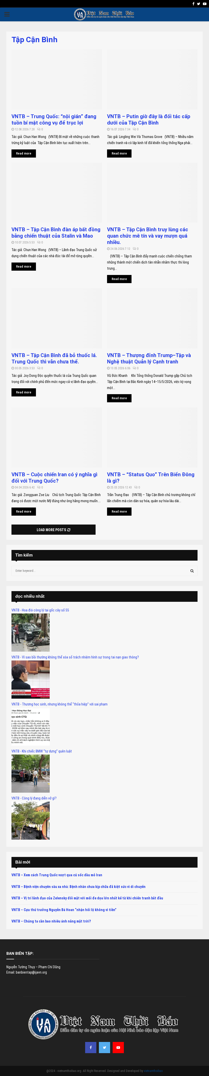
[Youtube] (118, 1047)
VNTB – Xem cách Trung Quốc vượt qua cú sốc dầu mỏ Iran (56, 875)
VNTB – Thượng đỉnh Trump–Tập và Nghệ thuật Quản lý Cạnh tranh (149, 358)
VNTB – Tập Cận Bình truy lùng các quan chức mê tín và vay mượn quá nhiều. (147, 235)
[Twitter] (104, 1047)
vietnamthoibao (153, 1071)
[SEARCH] (192, 571)
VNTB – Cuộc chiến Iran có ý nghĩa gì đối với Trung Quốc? (54, 477)
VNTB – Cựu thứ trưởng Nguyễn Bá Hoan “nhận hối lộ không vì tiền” (63, 910)
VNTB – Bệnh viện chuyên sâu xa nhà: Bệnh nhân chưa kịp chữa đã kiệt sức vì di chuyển (78, 887)
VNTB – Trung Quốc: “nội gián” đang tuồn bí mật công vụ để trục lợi (53, 119)
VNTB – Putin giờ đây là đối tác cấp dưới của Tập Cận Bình (148, 119)
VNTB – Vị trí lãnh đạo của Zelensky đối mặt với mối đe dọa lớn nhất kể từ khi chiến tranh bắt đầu (87, 898)
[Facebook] (90, 1047)
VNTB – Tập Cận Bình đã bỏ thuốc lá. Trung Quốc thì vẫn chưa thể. (54, 358)
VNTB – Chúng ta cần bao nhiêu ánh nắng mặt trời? (51, 921)
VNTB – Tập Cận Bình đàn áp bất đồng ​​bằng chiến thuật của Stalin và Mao (56, 232)
